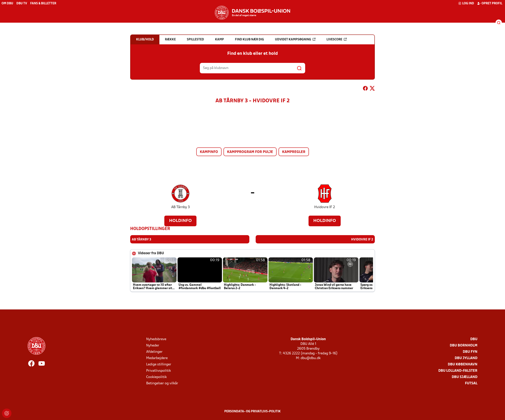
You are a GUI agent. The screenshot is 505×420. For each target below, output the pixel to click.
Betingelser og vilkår (162, 383)
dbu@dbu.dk (311, 358)
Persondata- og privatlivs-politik (252, 411)
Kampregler (293, 152)
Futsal (471, 383)
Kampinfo (209, 152)
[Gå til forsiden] (252, 13)
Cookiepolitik (156, 377)
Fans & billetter (43, 3)
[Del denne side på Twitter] (372, 89)
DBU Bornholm (463, 345)
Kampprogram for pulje (250, 152)
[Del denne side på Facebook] (365, 89)
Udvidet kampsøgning (293, 39)
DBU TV (21, 3)
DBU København (462, 364)
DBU (473, 339)
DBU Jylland (466, 358)
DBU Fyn (470, 352)
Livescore (334, 39)
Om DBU (7, 3)
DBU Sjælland (464, 377)
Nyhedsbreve (156, 339)
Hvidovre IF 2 (324, 207)
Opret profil (492, 3)
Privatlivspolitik (158, 371)
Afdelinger (154, 352)
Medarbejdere (157, 358)
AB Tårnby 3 (180, 207)
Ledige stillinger (158, 364)
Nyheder (152, 345)
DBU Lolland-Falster (457, 371)
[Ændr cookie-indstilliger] (6, 413)
